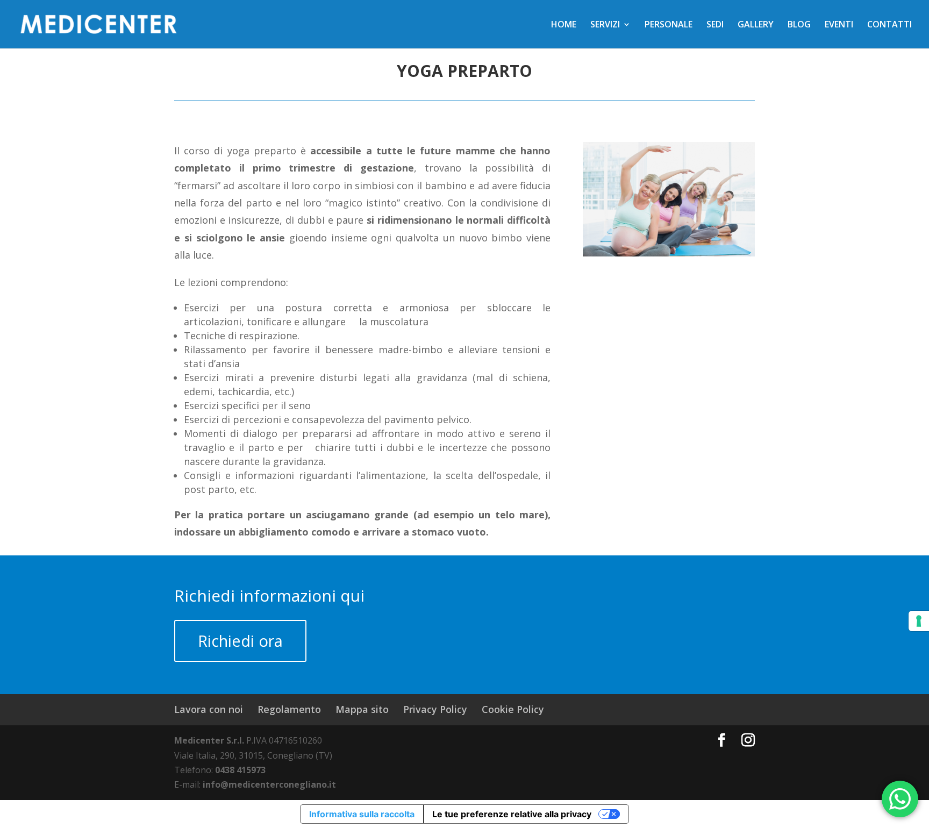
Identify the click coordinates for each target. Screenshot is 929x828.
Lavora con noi (208, 709)
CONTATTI (889, 25)
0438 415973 (240, 770)
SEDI (715, 25)
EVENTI (839, 25)
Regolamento (289, 709)
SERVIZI (605, 25)
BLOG (799, 25)
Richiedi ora (240, 640)
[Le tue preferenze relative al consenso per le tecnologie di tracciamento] (919, 621)
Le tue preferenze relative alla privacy (511, 814)
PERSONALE (668, 25)
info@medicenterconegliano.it (269, 784)
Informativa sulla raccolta (362, 814)
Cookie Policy (513, 709)
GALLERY (756, 25)
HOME (563, 25)
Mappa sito (362, 709)
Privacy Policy (435, 709)
